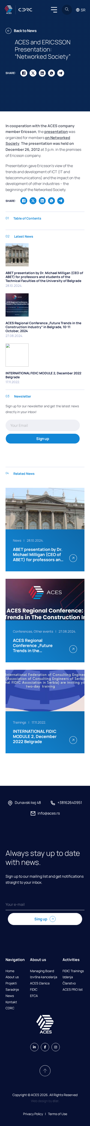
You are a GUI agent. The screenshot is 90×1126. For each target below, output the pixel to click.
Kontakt (11, 1002)
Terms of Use (57, 1114)
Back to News (25, 30)
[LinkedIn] (42, 73)
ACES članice (40, 983)
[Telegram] (60, 73)
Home (10, 971)
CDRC (10, 1008)
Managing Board (42, 971)
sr (83, 10)
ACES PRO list (73, 990)
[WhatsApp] (51, 73)
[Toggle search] (67, 10)
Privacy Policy (33, 1114)
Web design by (45, 1101)
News (10, 996)
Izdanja (68, 977)
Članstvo (69, 983)
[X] (33, 73)
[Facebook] (23, 73)
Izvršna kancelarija (43, 977)
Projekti (11, 983)
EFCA (34, 996)
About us (12, 977)
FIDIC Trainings (73, 971)
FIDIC (33, 990)
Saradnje (12, 990)
